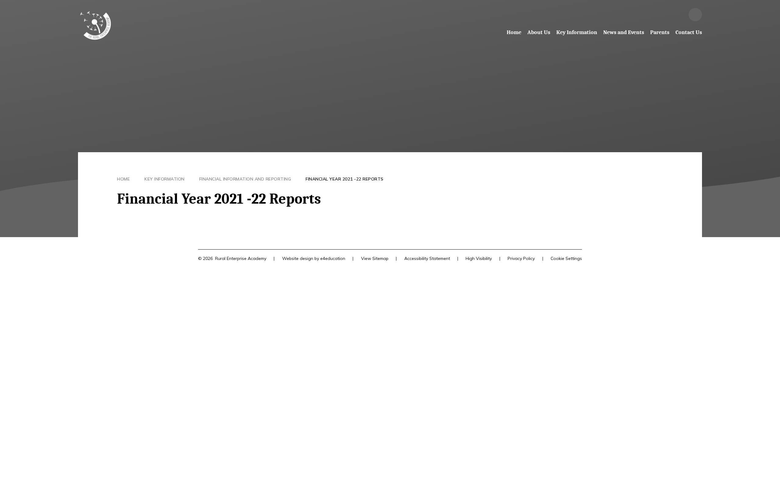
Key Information (164, 179)
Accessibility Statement (427, 258)
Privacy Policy (521, 258)
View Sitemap (374, 258)
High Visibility (479, 258)
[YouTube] (679, 14)
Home (123, 179)
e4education (332, 258)
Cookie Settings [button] (566, 258)
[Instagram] (646, 14)
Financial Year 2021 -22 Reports (345, 179)
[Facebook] (662, 14)
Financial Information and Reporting (245, 179)
